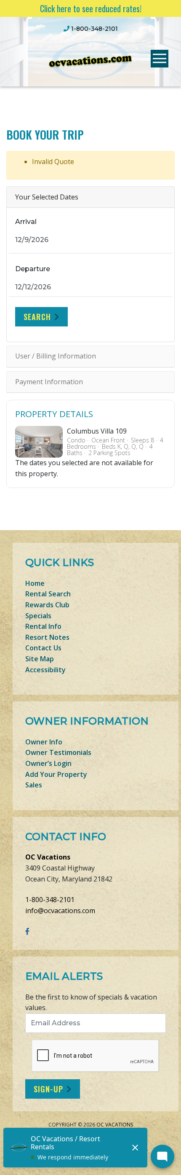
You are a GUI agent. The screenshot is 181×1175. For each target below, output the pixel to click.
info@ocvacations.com (60, 910)
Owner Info (43, 742)
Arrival (26, 222)
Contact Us (43, 647)
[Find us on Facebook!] (27, 931)
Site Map (39, 658)
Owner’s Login (48, 763)
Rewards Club (47, 604)
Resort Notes (47, 637)
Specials (38, 615)
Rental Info (43, 626)
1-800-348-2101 (50, 899)
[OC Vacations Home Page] (90, 59)
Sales (33, 785)
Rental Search (48, 593)
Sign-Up (48, 1088)
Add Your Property (56, 774)
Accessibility (45, 669)
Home (35, 583)
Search (37, 316)
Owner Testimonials (58, 752)
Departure (32, 269)
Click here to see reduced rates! (90, 8)
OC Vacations (47, 857)
